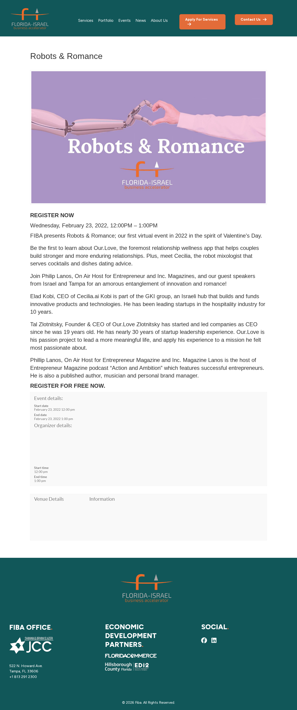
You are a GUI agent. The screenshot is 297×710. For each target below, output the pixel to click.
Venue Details (49, 499)
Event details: (48, 398)
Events (124, 20)
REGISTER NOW (52, 215)
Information (102, 499)
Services (85, 20)
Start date (41, 406)
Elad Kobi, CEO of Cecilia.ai (64, 296)
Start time (41, 468)
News (141, 20)
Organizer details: (53, 425)
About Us (159, 20)
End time (40, 477)
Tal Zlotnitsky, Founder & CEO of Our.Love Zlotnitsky (95, 324)
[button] (204, 640)
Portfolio (105, 20)
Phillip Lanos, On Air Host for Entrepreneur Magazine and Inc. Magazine (119, 360)
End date (40, 415)
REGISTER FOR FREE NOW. (67, 386)
